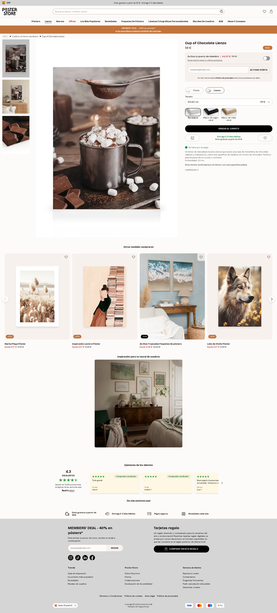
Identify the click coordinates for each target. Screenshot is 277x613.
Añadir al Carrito (228, 128)
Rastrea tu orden (191, 573)
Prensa (128, 577)
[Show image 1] (15, 58)
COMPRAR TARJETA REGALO (183, 549)
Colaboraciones (132, 580)
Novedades (73, 580)
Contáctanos (189, 577)
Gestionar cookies (191, 587)
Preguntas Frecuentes (193, 580)
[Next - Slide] (274, 115)
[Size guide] (192, 138)
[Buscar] (221, 11)
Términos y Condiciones (110, 596)
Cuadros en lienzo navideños (25, 36)
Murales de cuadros (77, 584)
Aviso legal (150, 596)
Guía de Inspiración (77, 573)
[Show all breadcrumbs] (5, 36)
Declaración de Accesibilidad (138, 584)
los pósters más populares (80, 577)
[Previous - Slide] (182, 115)
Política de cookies (134, 596)
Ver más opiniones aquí (138, 500)
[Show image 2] (15, 97)
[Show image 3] (15, 135)
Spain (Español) (65, 605)
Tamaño (189, 96)
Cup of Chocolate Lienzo (53, 36)
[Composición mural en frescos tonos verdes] (138, 403)
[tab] (264, 11)
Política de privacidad (224, 78)
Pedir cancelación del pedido (196, 584)
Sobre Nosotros (132, 573)
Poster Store (145, 604)
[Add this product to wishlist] (265, 138)
